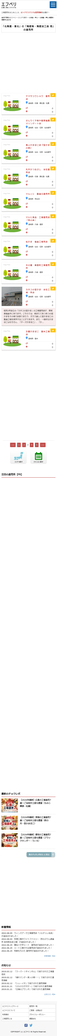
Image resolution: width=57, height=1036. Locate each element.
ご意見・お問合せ (35, 1010)
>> (42, 445)
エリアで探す (22, 17)
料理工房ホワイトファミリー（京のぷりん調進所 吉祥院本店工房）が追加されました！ (27, 941)
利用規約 (5, 1014)
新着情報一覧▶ (50, 956)
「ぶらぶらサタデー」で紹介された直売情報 (33, 986)
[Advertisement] (28, 63)
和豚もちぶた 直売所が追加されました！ (31, 951)
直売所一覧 (33, 1006)
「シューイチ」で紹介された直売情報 (30, 983)
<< (12, 445)
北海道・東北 (33, 17)
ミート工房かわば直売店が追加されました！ (33, 948)
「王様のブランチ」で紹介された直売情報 (32, 989)
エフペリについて (8, 1010)
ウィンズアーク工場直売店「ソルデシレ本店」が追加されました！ (27, 935)
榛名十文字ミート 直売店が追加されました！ (34, 945)
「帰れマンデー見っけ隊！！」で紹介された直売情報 (27, 979)
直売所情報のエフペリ (8, 17)
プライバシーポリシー (37, 1014)
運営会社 (32, 1018)
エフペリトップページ (10, 1006)
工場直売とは (7, 1018)
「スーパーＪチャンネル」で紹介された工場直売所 (27, 973)
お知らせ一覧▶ (50, 994)
